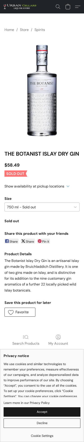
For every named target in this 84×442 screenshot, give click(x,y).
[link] (42, 434)
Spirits (39, 29)
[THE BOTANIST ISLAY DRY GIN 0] (42, 90)
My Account (58, 343)
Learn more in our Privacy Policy (27, 403)
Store (24, 29)
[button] (21, 6)
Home (9, 29)
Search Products (25, 343)
